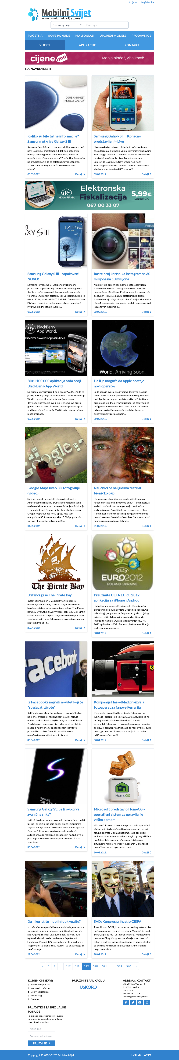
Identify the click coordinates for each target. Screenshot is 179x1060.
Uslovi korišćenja (39, 991)
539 (119, 966)
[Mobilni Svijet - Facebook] (126, 1002)
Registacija (147, 2)
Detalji (79, 174)
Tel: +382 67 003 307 (132, 993)
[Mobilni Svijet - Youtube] (140, 1002)
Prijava (133, 2)
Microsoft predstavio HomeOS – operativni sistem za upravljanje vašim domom (119, 814)
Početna (35, 35)
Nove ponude (59, 35)
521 (104, 966)
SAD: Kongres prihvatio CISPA (117, 921)
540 (128, 966)
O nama (34, 999)
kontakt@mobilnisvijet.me (135, 996)
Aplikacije (87, 45)
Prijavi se (40, 1043)
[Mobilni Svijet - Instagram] (147, 1002)
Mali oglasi (84, 35)
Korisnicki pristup (40, 988)
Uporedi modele (113, 35)
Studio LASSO (142, 1055)
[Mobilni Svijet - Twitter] (133, 1002)
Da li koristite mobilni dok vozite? (54, 921)
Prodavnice (141, 35)
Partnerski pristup (40, 984)
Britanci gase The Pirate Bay (49, 595)
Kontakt (131, 45)
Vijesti (45, 45)
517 (68, 966)
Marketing (36, 995)
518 (77, 966)
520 (95, 966)
